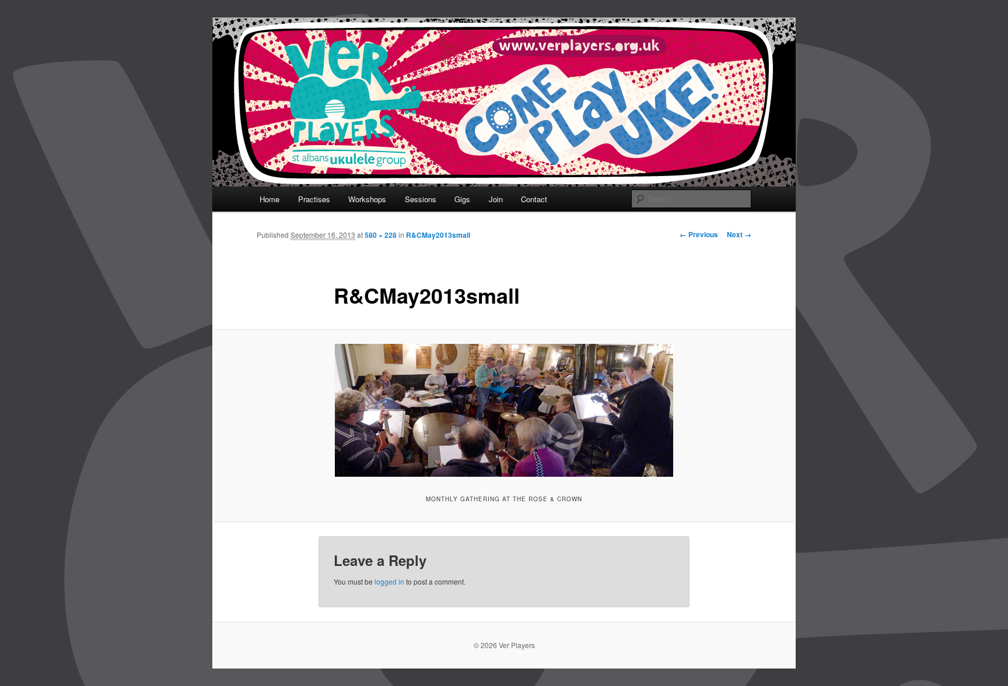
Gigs (462, 199)
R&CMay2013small (438, 235)
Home (269, 199)
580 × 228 (381, 235)
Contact (534, 199)
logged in (389, 581)
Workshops (367, 199)
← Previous (699, 234)
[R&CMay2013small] (504, 410)
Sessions (420, 199)
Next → (739, 234)
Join (496, 199)
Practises (314, 199)
